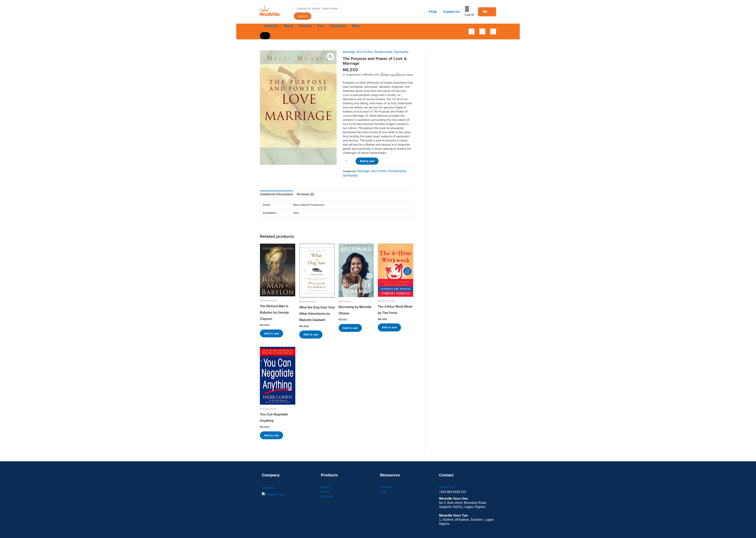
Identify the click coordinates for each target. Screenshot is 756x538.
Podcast (305, 26)
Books (325, 487)
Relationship (383, 52)
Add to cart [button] (271, 333)
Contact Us (451, 11)
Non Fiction (365, 52)
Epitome (327, 496)
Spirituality (401, 52)
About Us (271, 26)
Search (302, 16)
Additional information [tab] (276, 194)
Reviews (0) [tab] (305, 194)
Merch (288, 26)
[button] (330, 56)
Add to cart (367, 161)
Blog (355, 26)
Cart (320, 26)
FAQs (433, 11)
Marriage (349, 52)
